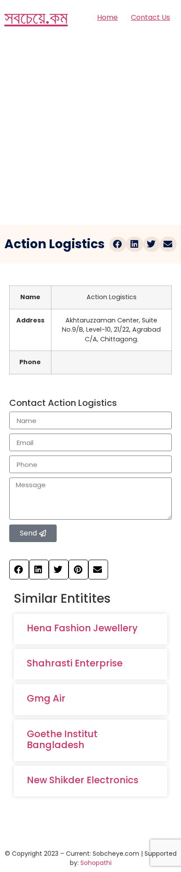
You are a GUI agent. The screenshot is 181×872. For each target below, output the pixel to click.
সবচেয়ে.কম (36, 17)
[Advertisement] (90, 130)
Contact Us (150, 17)
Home (107, 17)
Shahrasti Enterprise (75, 663)
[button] (117, 244)
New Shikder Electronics (82, 780)
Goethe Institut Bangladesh (62, 739)
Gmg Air (46, 698)
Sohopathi (96, 862)
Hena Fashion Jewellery (82, 628)
